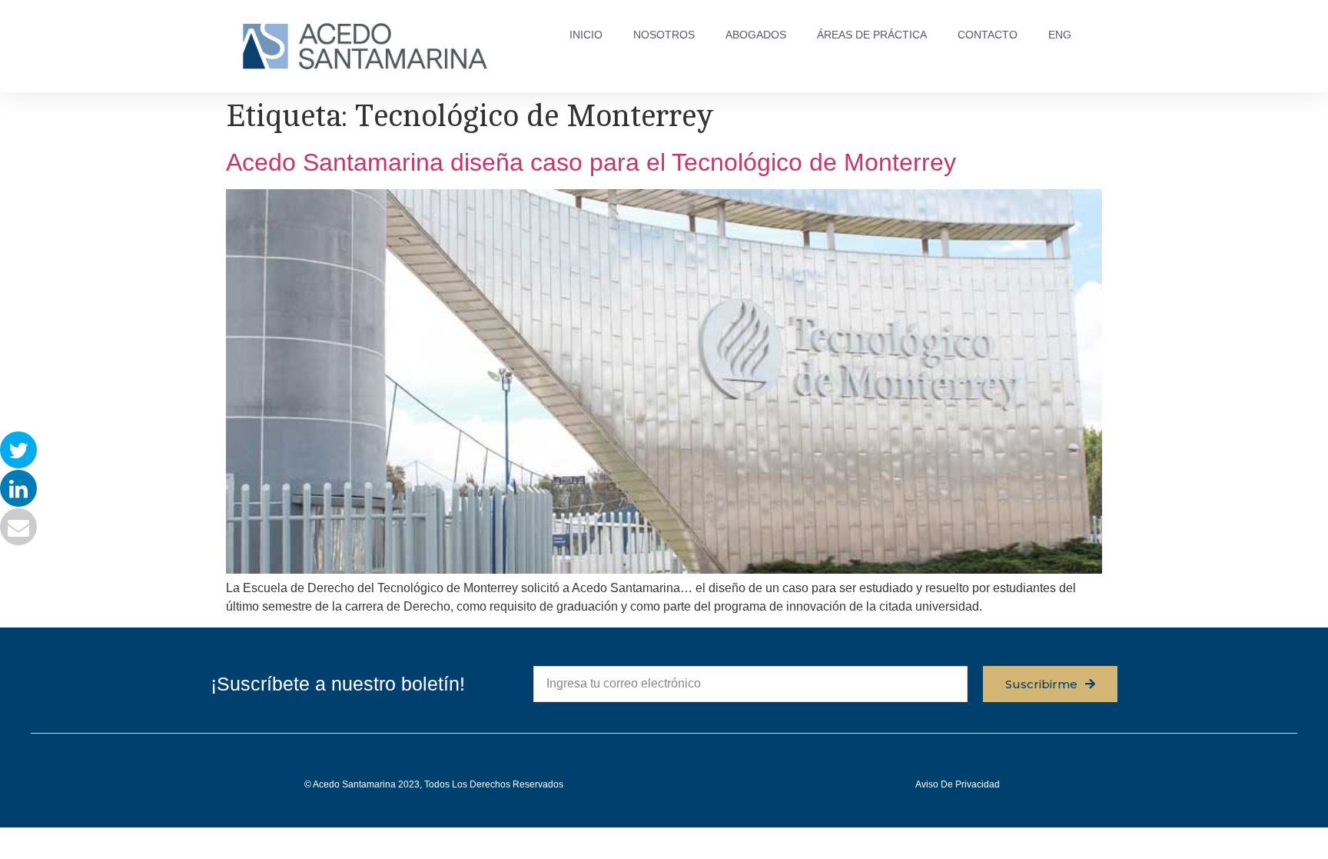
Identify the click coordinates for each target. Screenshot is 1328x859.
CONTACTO (988, 34)
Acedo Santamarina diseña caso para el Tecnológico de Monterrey (591, 162)
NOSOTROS (664, 34)
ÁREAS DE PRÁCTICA (872, 34)
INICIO (586, 34)
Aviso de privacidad (957, 784)
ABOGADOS (755, 34)
